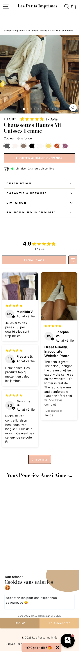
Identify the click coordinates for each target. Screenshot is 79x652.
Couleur (18, 138)
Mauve (65, 146)
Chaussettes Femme (62, 30)
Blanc (40, 146)
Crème (15, 146)
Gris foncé (7, 146)
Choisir (20, 623)
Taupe (23, 146)
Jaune (48, 146)
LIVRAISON (17, 202)
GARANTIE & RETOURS (27, 193)
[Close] (57, 647)
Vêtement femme (37, 30)
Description (19, 183)
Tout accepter (59, 623)
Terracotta (57, 146)
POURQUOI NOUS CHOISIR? (31, 212)
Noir (32, 146)
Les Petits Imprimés (14, 30)
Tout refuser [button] (13, 577)
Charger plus (39, 459)
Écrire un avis (34, 260)
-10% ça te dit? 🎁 (38, 647)
